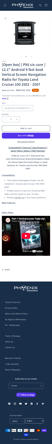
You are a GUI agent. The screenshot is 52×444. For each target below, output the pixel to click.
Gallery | (28, 151)
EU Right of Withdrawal (15, 319)
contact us (19, 197)
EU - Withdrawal (12, 325)
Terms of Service (12, 302)
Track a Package (12, 336)
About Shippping (12, 370)
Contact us (10, 347)
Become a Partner (13, 358)
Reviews (41, 151)
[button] (5, 5)
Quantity (5, 114)
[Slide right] (31, 56)
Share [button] (7, 269)
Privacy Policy (11, 308)
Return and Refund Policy (16, 314)
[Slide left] (20, 56)
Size (3, 103)
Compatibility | (16, 148)
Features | (28, 148)
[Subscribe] (40, 386)
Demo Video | (17, 151)
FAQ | (34, 151)
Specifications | (40, 148)
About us (9, 342)
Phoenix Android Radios (29, 439)
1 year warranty (12, 364)
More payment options (26, 142)
